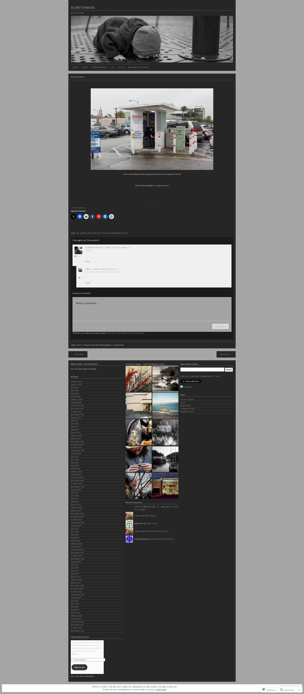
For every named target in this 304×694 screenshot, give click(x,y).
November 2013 (77, 552)
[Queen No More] (165, 379)
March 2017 (75, 432)
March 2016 (75, 468)
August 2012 (76, 597)
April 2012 (75, 609)
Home (75, 67)
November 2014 (77, 516)
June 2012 (75, 603)
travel (125, 233)
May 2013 (75, 570)
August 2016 (76, 453)
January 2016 (76, 474)
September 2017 (77, 414)
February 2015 (76, 507)
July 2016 (74, 456)
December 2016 (77, 441)
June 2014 (75, 531)
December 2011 (77, 622)
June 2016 (75, 459)
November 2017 (77, 408)
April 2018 (75, 393)
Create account (186, 399)
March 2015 (75, 504)
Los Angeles (81, 233)
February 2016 (76, 471)
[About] (139, 379)
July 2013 (74, 564)
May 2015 (75, 498)
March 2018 (75, 396)
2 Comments (118, 345)
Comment (220, 326)
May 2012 (75, 606)
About (84, 67)
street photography (114, 233)
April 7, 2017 (76, 345)
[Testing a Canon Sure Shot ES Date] (139, 406)
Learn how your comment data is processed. (126, 333)
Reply (88, 261)
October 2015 (76, 483)
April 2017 (75, 429)
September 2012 (77, 594)
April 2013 (75, 573)
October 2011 (76, 628)
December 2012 (77, 585)
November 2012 (77, 588)
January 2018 (76, 402)
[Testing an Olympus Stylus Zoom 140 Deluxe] (165, 486)
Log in (182, 402)
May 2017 (75, 426)
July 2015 (74, 492)
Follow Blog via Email (80, 637)
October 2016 (76, 447)
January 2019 (76, 384)
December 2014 (77, 513)
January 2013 (76, 582)
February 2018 (76, 399)
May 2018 (75, 390)
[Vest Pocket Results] (165, 432)
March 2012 (75, 612)
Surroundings (100, 67)
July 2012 (74, 600)
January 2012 (76, 619)
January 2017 (76, 438)
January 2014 (76, 546)
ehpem (88, 269)
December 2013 (77, 549)
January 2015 (76, 510)
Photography (105, 345)
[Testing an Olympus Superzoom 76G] (165, 406)
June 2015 (75, 495)
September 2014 (77, 522)
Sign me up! (79, 667)
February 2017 (76, 435)
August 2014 (76, 525)
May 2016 (75, 462)
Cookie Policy (161, 689)
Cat (113, 67)
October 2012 (76, 591)
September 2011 (77, 631)
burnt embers (83, 8)
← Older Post (78, 354)
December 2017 (77, 405)
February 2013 (76, 579)
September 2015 (77, 486)
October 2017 (76, 411)
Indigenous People (138, 67)
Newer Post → (226, 354)
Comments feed (187, 408)
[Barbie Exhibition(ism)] (139, 486)
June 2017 (75, 423)
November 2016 (77, 444)
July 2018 (74, 387)
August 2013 (76, 561)
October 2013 (76, 555)
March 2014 (75, 540)
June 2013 (75, 567)
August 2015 (76, 489)
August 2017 (76, 417)
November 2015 (77, 480)
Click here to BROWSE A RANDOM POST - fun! (200, 376)
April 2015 (75, 501)
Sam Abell (92, 233)
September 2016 (77, 450)
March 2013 (75, 576)
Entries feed (185, 405)
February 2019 (76, 381)
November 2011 (77, 625)
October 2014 (76, 519)
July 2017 (74, 420)
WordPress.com (187, 411)
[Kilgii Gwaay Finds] (139, 459)
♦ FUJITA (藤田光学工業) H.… (148, 506)
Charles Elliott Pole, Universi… (157, 531)
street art (101, 233)
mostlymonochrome (94, 247)
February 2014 (76, 543)
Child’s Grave (149, 515)
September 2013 (77, 558)
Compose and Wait (91, 345)
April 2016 (75, 465)
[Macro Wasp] (139, 432)
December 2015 (77, 477)
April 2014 (75, 537)
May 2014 (75, 534)
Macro (121, 67)
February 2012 (76, 616)
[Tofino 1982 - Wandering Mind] (165, 459)
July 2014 (74, 528)
